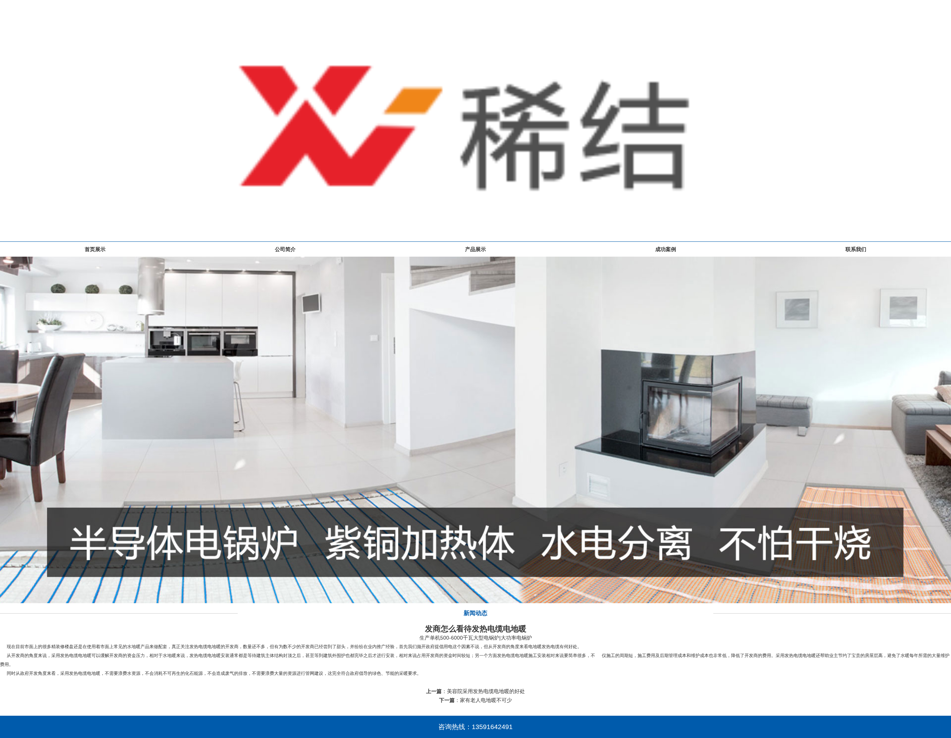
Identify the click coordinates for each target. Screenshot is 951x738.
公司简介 (285, 249)
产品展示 (475, 249)
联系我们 (855, 249)
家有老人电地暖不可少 (486, 700)
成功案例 (665, 249)
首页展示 (95, 249)
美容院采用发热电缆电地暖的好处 (486, 691)
